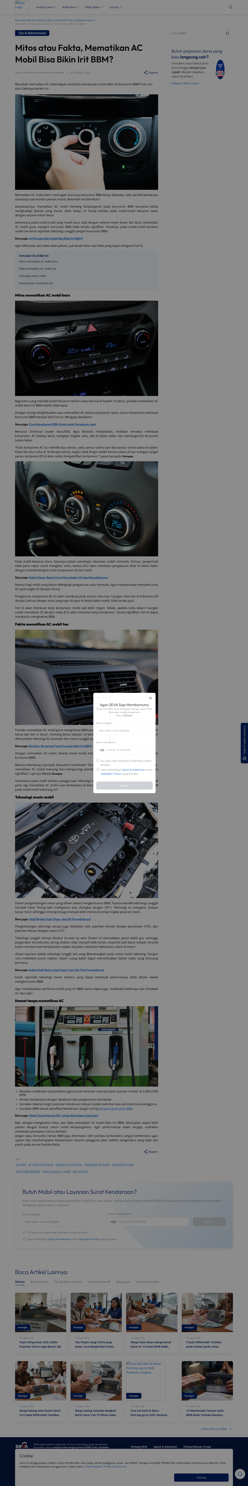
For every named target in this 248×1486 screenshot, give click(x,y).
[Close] (151, 698)
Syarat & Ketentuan (133, 769)
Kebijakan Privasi (111, 773)
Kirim (124, 786)
